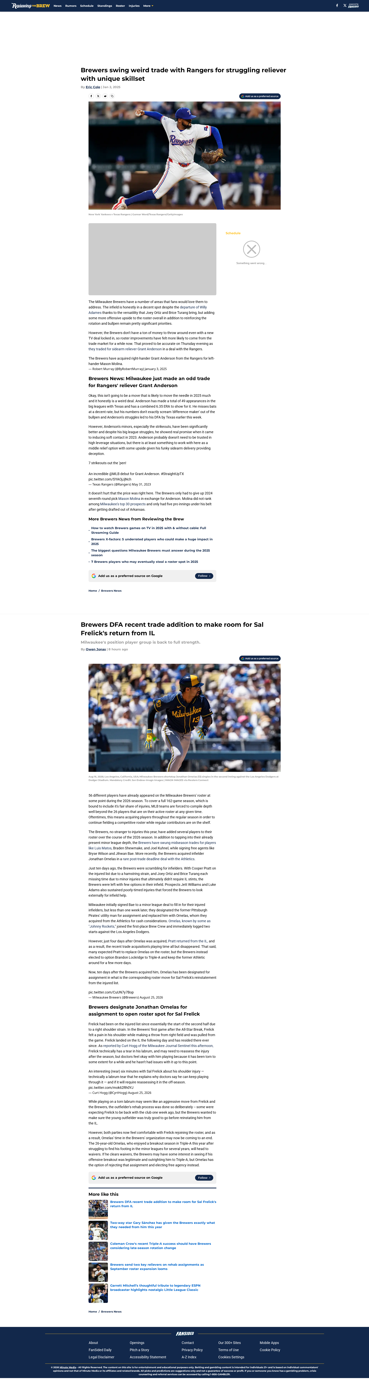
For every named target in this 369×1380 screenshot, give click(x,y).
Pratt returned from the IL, (188, 941)
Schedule (87, 6)
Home (93, 590)
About (93, 1343)
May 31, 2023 (141, 484)
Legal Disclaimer (101, 1357)
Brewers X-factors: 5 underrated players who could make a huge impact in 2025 (152, 541)
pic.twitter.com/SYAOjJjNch (110, 479)
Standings (104, 6)
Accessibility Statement (148, 1357)
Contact (188, 1343)
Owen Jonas (96, 649)
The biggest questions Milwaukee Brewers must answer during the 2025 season (150, 553)
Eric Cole (93, 87)
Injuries (134, 6)
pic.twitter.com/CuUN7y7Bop (111, 992)
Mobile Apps (269, 1343)
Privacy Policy (192, 1350)
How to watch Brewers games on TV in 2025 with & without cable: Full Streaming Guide (148, 530)
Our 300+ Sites (229, 1343)
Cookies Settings (231, 1357)
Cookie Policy (270, 1350)
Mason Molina (129, 499)
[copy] (112, 96)
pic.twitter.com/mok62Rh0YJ (111, 1088)
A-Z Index (189, 1357)
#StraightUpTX (172, 474)
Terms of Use (228, 1350)
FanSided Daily (100, 1350)
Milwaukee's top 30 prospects (123, 504)
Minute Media (68, 1367)
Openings (137, 1343)
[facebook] (337, 5)
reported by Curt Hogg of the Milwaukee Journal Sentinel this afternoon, (158, 1046)
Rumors (70, 6)
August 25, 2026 (151, 997)
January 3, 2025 (156, 369)
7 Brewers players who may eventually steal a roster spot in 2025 (144, 562)
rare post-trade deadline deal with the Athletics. (159, 859)
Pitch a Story (139, 1350)
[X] (345, 5)
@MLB (114, 474)
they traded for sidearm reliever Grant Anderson (125, 349)
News (57, 6)
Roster (120, 6)
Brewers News (111, 590)
